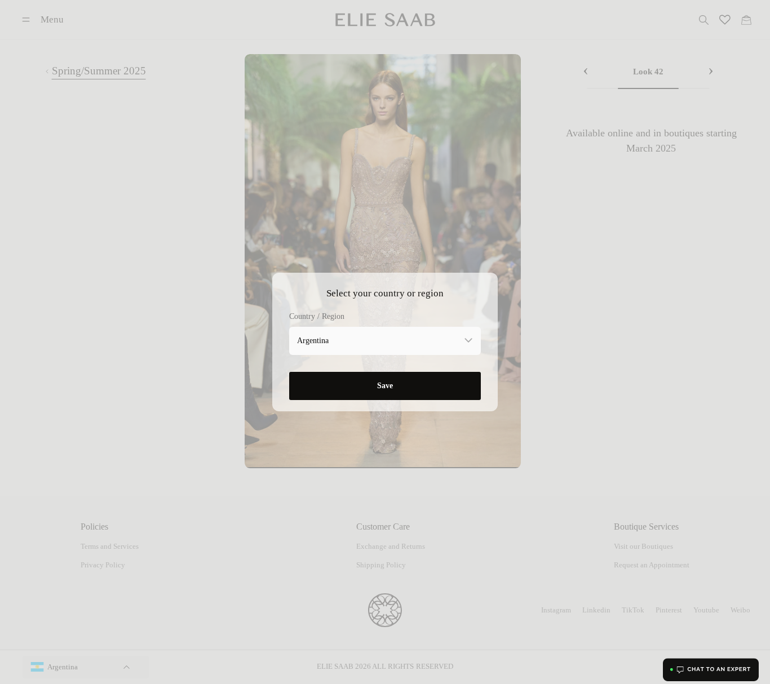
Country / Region (316, 316)
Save (385, 385)
